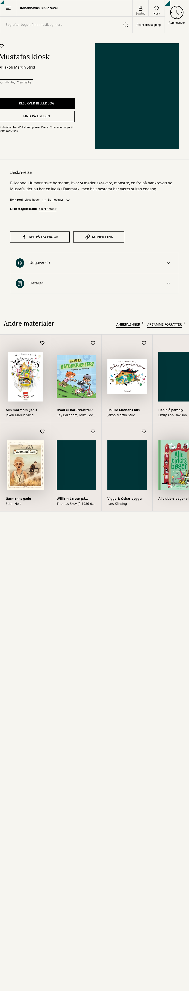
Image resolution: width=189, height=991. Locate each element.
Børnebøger (55, 200)
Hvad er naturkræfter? (75, 410)
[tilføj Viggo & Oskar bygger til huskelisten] (144, 432)
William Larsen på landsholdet (71, 499)
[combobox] (66, 25)
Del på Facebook (43, 236)
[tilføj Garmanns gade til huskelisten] (42, 432)
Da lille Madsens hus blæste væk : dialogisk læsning (125, 410)
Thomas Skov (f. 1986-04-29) (76, 504)
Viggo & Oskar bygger (125, 498)
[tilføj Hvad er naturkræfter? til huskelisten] (93, 343)
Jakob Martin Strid (19, 67)
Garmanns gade (18, 498)
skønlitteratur (47, 209)
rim (44, 200)
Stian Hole (13, 504)
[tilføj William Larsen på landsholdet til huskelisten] (93, 432)
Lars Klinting (117, 504)
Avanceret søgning (149, 25)
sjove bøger (32, 200)
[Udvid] (68, 200)
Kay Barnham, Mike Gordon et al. (75, 415)
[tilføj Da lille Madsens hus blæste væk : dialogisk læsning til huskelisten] (144, 343)
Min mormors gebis (21, 410)
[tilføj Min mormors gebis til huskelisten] (42, 343)
